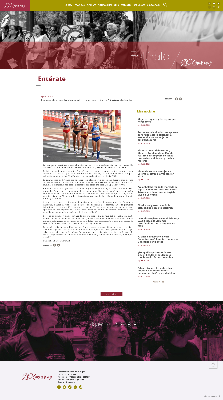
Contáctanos (154, 5)
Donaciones (139, 5)
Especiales (126, 5)
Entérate (91, 5)
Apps (116, 5)
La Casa (68, 5)
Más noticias (158, 282)
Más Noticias (111, 294)
